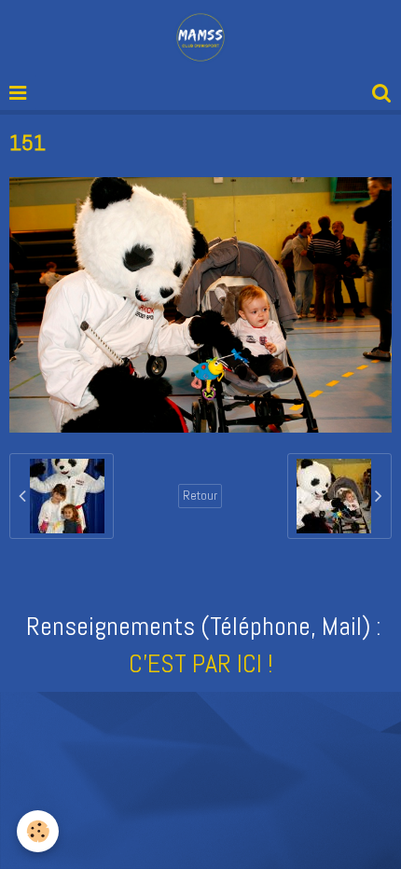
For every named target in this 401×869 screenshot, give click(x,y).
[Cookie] (38, 831)
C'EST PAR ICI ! (201, 663)
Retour (200, 495)
